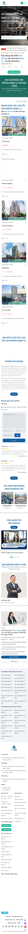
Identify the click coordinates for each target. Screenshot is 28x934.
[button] (0, 512)
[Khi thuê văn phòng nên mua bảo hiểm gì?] (14, 539)
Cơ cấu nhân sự (19, 799)
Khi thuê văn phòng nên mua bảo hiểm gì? (12, 553)
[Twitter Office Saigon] (6, 926)
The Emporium (6, 141)
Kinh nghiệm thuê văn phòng (7, 848)
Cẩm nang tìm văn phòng (6, 838)
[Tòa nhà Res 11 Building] (14, 295)
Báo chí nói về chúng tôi (20, 809)
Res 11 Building (6, 310)
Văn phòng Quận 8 (6, 684)
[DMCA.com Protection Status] (4, 913)
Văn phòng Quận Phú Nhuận (7, 697)
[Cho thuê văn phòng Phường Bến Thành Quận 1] (7, 500)
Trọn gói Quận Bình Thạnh (6, 732)
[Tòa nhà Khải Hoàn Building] (14, 168)
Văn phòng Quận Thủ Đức (20, 702)
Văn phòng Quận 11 (20, 687)
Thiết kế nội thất (12, 923)
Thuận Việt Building (7, 226)
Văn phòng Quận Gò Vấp (7, 702)
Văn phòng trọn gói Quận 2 (19, 711)
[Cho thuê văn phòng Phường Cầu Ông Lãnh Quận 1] (21, 501)
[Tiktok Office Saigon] (22, 926)
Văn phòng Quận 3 (6, 678)
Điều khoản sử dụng (6, 818)
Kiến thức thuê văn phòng (6, 843)
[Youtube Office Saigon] (9, 926)
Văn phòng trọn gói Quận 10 (6, 727)
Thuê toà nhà (19, 920)
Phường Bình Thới (16, 318)
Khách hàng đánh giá (20, 802)
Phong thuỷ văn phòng (5, 863)
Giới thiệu (17, 796)
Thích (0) (21, 456)
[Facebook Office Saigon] (3, 926)
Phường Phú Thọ (14, 149)
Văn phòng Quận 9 (19, 684)
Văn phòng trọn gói (10, 920)
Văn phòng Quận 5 (6, 681)
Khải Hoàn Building (7, 183)
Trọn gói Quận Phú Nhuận (19, 732)
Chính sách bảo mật (6, 810)
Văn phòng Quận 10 (6, 687)
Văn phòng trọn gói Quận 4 (19, 716)
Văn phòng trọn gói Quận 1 (6, 711)
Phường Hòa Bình (16, 192)
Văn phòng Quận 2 (19, 675)
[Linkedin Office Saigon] (12, 926)
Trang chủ (8, 916)
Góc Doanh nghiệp (6, 867)
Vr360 (18, 923)
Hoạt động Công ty (20, 818)
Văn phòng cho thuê (17, 916)
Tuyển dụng (18, 821)
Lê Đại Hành (8, 149)
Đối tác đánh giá (19, 805)
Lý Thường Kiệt (9, 234)
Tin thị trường (4, 870)
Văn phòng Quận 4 (19, 678)
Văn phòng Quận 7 (19, 681)
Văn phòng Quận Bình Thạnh (20, 692)
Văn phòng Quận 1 (6, 675)
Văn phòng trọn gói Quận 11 (19, 727)
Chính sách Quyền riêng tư (6, 814)
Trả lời (25, 456)
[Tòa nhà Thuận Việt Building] (14, 210)
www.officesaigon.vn (20, 931)
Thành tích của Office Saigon (20, 814)
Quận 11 (21, 149)
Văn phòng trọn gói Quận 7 (19, 722)
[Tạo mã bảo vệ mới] (17, 435)
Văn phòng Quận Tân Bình (20, 697)
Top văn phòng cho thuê (6, 855)
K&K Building (5, 268)
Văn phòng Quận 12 (6, 690)
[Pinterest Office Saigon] (15, 926)
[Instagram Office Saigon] (18, 926)
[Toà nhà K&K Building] (14, 252)
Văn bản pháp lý (5, 852)
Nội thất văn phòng (6, 859)
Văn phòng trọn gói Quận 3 (6, 716)
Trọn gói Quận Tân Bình (6, 737)
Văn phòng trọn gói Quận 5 (6, 722)
